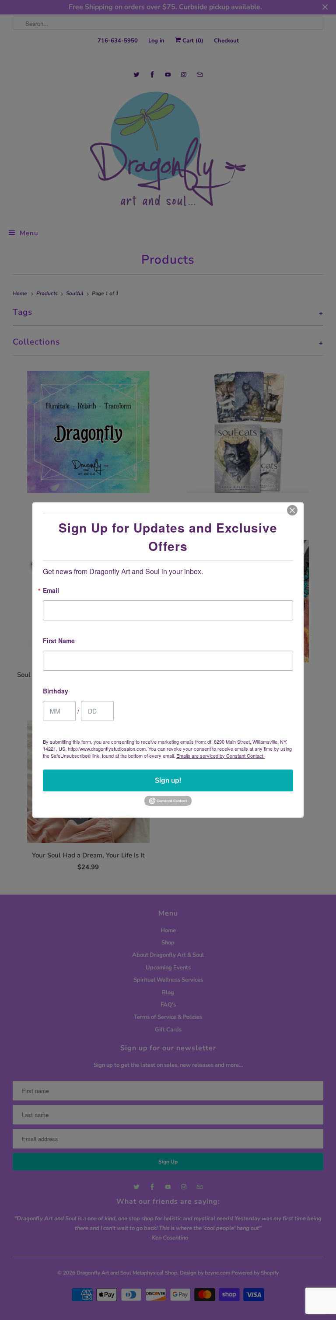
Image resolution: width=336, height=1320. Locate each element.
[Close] (292, 510)
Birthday (55, 691)
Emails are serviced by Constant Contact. (220, 755)
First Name (59, 641)
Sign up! (168, 780)
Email (51, 591)
